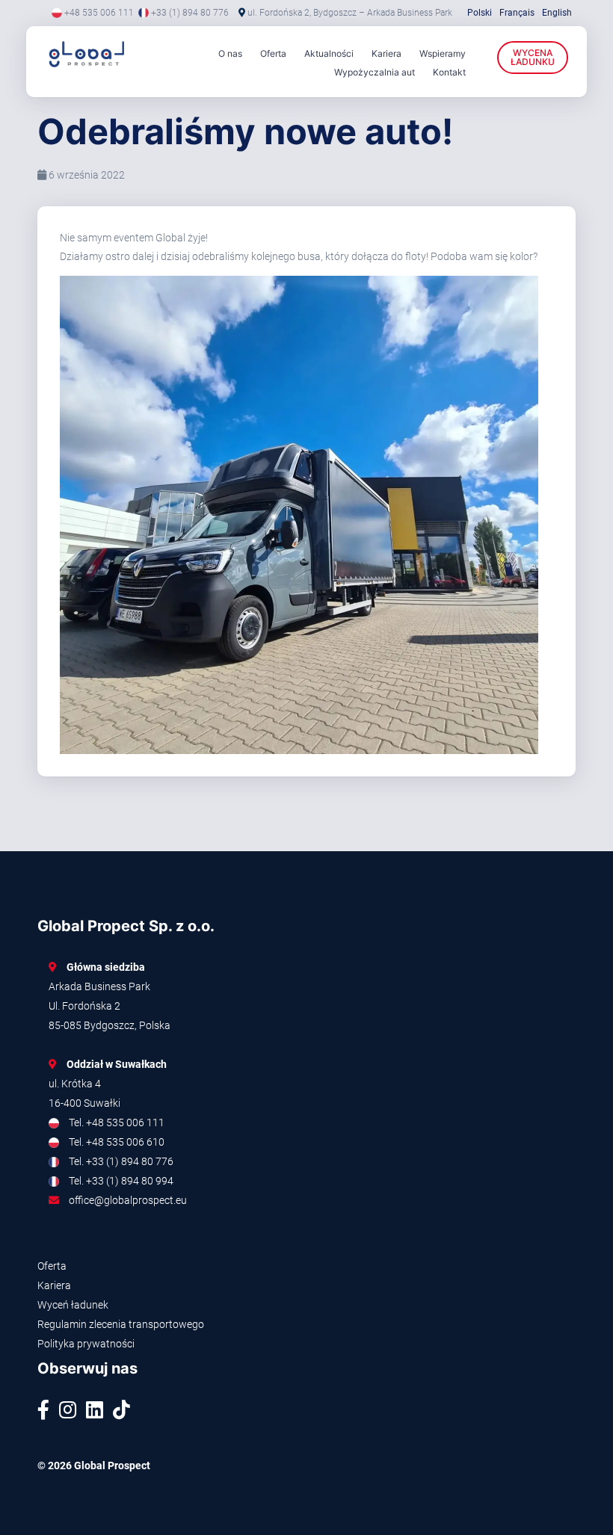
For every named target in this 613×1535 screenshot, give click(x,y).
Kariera (386, 53)
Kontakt (449, 72)
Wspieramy (442, 53)
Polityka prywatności (86, 1344)
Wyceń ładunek (72, 1305)
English (557, 12)
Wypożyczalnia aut (374, 72)
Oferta (273, 53)
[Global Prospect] (82, 54)
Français (517, 12)
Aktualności (329, 53)
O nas (230, 53)
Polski (479, 12)
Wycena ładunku (533, 57)
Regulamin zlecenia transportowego (120, 1324)
